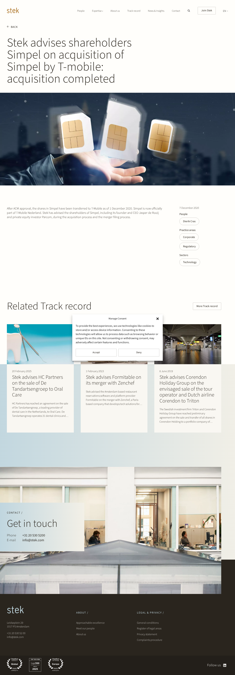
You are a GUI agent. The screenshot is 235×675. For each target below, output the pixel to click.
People (80, 11)
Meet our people (85, 628)
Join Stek (206, 10)
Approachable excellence (90, 623)
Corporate (189, 237)
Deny (139, 352)
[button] (157, 318)
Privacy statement (147, 634)
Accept (96, 352)
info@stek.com (33, 540)
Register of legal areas (149, 628)
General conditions (148, 623)
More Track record (207, 306)
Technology (189, 262)
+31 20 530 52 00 (16, 633)
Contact (176, 11)
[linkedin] (224, 665)
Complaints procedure (149, 640)
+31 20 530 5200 (33, 535)
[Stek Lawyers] (12, 11)
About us (115, 11)
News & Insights (156, 11)
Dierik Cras (189, 221)
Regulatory (189, 246)
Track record (133, 11)
